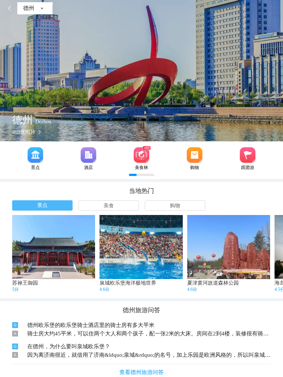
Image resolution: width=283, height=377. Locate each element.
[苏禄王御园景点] (53, 247)
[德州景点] (35, 155)
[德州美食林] (141, 155)
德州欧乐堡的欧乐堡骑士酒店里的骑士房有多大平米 (90, 325)
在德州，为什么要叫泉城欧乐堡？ (68, 346)
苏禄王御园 (25, 283)
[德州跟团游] (247, 155)
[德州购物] (194, 155)
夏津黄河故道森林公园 (213, 283)
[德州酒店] (88, 155)
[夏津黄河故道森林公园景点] (228, 247)
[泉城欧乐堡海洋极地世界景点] (140, 247)
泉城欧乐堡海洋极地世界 (127, 283)
